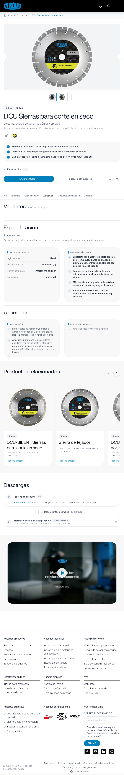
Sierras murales (12, 659)
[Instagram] (111, 751)
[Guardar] (110, 179)
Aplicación (48, 195)
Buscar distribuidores (80, 178)
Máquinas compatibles (69, 195)
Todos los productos (15, 663)
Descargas (89, 195)
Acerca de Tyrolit (53, 684)
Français (75, 502)
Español (20, 502)
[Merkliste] (100, 6)
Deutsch (35, 502)
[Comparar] (117, 179)
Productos (22, 15)
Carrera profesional (55, 688)
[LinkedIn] (103, 751)
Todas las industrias (55, 667)
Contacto (89, 684)
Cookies (87, 763)
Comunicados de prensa (57, 693)
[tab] (52, 97)
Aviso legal (49, 763)
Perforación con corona (17, 645)
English (48, 502)
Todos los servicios (95, 668)
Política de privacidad (69, 763)
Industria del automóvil (56, 645)
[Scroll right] (116, 373)
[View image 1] (62, 57)
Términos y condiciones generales (79, 767)
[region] (62, 57)
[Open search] (109, 6)
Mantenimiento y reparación (99, 645)
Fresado (8, 650)
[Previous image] (4, 57)
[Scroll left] (108, 373)
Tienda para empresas (16, 684)
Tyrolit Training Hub (94, 659)
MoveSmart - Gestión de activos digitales (17, 690)
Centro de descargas (96, 654)
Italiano (61, 502)
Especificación (31, 195)
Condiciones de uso (105, 763)
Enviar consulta (27, 178)
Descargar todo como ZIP (63, 511)
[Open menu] (117, 6)
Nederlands (91, 502)
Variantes (15, 195)
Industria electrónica (55, 663)
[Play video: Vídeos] (62, 573)
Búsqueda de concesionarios (100, 650)
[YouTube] (95, 751)
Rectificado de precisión (17, 654)
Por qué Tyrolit (92, 693)
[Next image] (120, 57)
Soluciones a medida (95, 688)
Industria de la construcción (59, 658)
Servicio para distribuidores (99, 663)
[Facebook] (87, 751)
